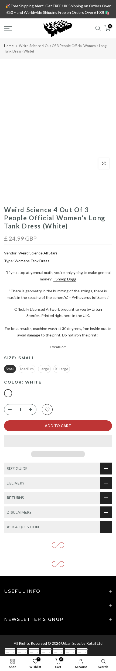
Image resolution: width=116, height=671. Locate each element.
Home (8, 46)
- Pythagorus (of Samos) (89, 297)
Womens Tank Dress (32, 260)
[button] (58, 441)
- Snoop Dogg (64, 279)
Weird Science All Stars (37, 253)
